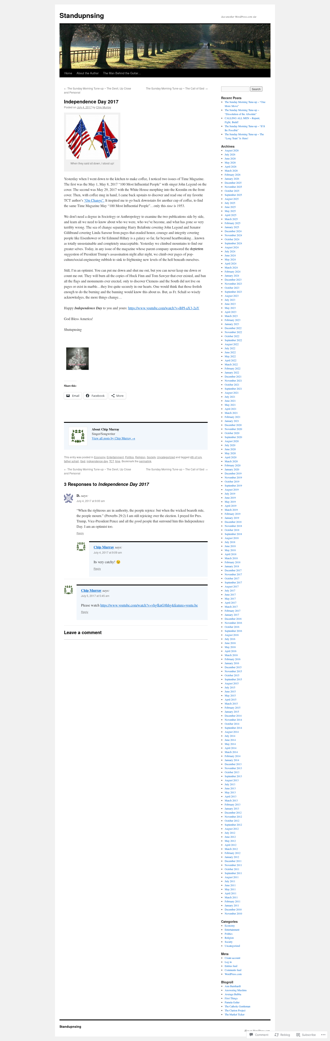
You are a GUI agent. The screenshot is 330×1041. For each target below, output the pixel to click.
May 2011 (230, 889)
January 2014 (232, 760)
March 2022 (231, 364)
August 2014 (232, 731)
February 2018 (232, 562)
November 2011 (233, 865)
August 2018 (232, 538)
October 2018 (232, 530)
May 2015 (230, 695)
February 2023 (232, 320)
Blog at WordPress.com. (257, 1030)
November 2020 (233, 429)
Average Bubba (233, 994)
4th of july (196, 457)
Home (68, 73)
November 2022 (233, 332)
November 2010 (233, 913)
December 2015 (233, 667)
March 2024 (231, 267)
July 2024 (230, 251)
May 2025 (230, 211)
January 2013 (232, 808)
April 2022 (230, 360)
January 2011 (232, 905)
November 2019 (233, 477)
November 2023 (233, 283)
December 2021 (233, 376)
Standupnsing (81, 15)
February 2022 (232, 368)
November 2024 (233, 235)
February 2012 (232, 853)
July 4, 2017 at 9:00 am (91, 501)
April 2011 (230, 893)
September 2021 (233, 388)
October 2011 (232, 869)
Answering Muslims (236, 990)
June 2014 (230, 740)
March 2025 (231, 219)
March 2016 (231, 655)
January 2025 (232, 227)
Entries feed (231, 966)
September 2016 (233, 631)
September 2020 (233, 437)
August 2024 (232, 247)
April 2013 (230, 796)
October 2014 (232, 723)
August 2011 (232, 877)
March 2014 (231, 752)
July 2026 (230, 154)
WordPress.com (233, 974)
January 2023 (232, 324)
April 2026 (230, 166)
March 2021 (231, 413)
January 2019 (232, 517)
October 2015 (232, 675)
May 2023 (230, 308)
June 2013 (230, 788)
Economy (99, 457)
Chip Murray (103, 107)
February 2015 (232, 707)
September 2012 (233, 824)
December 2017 (233, 570)
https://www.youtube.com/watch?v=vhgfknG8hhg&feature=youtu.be (149, 605)
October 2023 (232, 287)
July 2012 (230, 832)
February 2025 (232, 223)
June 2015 (230, 691)
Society (151, 457)
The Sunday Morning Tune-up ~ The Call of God (177, 88)
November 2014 (233, 719)
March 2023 (231, 316)
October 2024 (232, 239)
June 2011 (230, 885)
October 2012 (232, 820)
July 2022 (230, 348)
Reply (80, 533)
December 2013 (233, 764)
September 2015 (233, 679)
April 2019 (230, 505)
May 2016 (230, 647)
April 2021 (230, 408)
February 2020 (232, 465)
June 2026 (230, 158)
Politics (129, 457)
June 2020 (230, 449)
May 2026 (230, 162)
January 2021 (232, 421)
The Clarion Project (235, 1010)
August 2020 (232, 441)
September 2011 (233, 873)
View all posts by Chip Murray (113, 438)
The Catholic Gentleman (237, 1006)
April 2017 (230, 602)
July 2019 (230, 493)
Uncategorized (166, 457)
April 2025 (230, 215)
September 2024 (233, 243)
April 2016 (230, 651)
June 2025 (230, 207)
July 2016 (230, 639)
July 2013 (230, 784)
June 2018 (230, 546)
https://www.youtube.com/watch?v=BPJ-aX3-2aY (163, 308)
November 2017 (233, 574)
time (117, 461)
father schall (71, 461)
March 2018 (231, 558)
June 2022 (230, 352)
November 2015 (233, 671)
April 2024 (230, 263)
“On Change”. (94, 200)
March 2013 (231, 800)
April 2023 (230, 312)
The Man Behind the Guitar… (122, 73)
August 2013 (232, 780)
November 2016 (233, 622)
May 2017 (230, 598)
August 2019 (232, 489)
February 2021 (232, 417)
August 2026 (232, 150)
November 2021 (233, 380)
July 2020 (230, 445)
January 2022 (232, 372)
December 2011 (233, 861)
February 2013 (232, 804)
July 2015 (230, 687)
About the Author (88, 73)
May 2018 (230, 550)
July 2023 (230, 299)
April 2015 (230, 699)
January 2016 (232, 663)
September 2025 (233, 194)
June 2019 (230, 497)
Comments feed (233, 970)
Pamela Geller (232, 1002)
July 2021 (230, 396)
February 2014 (232, 756)
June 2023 (230, 304)
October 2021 (232, 384)
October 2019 (232, 481)
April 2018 (230, 554)
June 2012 (230, 836)
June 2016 (230, 643)
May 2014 (230, 744)
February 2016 (232, 659)
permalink (145, 461)
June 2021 (230, 400)
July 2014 (230, 736)
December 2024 (233, 231)
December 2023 (233, 279)
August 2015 (232, 683)
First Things (231, 998)
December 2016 (233, 618)
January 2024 (232, 275)
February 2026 (232, 174)
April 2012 (230, 845)
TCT (111, 461)
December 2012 (233, 812)
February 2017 (232, 610)
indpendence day (97, 461)
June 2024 (230, 255)
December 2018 (233, 522)
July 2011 (230, 881)
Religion (140, 457)
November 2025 (233, 186)
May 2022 (230, 356)
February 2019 (232, 513)
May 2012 (230, 840)
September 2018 (233, 534)
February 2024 (232, 271)
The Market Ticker (234, 1014)
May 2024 (230, 259)
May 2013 (230, 792)
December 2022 (233, 328)
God (82, 461)
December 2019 (233, 473)
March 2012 (231, 849)
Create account (232, 958)
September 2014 (233, 727)
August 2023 (232, 295)
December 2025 (233, 182)
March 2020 (231, 461)
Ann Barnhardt (233, 986)
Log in (228, 962)
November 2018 (233, 526)
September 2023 (233, 291)
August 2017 (232, 586)
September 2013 (233, 776)
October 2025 (232, 190)
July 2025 (230, 203)
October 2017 (232, 578)
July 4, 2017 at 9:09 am (108, 552)
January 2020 (232, 469)
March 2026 (231, 170)
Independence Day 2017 (91, 101)
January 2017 (232, 614)
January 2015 (232, 711)
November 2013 (233, 768)
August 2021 (232, 392)
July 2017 (230, 590)
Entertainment (115, 457)
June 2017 (230, 594)
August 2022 (232, 344)
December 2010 (233, 909)
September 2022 (233, 340)
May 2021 (230, 404)
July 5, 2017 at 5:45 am (95, 596)
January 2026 (232, 178)
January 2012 (232, 857)
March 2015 (231, 703)
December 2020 (233, 425)
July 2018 (230, 542)
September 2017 (233, 582)
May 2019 (230, 501)
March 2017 (231, 606)
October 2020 (232, 433)
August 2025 (232, 199)
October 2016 (232, 627)
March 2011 (231, 897)
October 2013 (232, 772)
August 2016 (232, 635)
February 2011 (232, 901)
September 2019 (233, 485)
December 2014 (233, 715)
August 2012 (232, 828)
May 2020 (230, 453)
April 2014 (230, 748)
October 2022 (232, 336)
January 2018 (232, 566)
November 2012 (233, 816)
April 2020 (230, 457)
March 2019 (231, 509)
